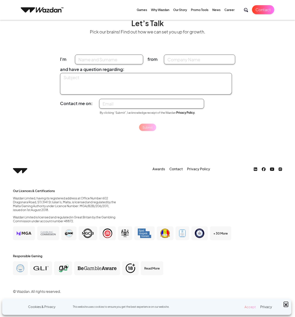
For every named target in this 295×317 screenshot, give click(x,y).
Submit (148, 127)
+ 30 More (220, 233)
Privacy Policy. (185, 112)
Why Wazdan (160, 10)
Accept (250, 307)
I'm (63, 59)
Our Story (180, 10)
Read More (152, 268)
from (152, 59)
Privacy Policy (198, 169)
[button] (286, 304)
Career (229, 10)
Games (142, 10)
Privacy (266, 306)
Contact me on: (76, 103)
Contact (263, 9)
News (216, 10)
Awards (158, 169)
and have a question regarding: (92, 69)
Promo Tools (199, 10)
